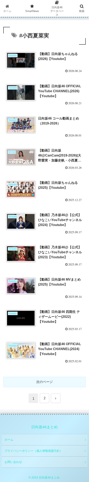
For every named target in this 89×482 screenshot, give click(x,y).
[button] (80, 479)
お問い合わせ (13, 462)
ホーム (9, 439)
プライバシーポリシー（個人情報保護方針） (34, 450)
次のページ (44, 382)
